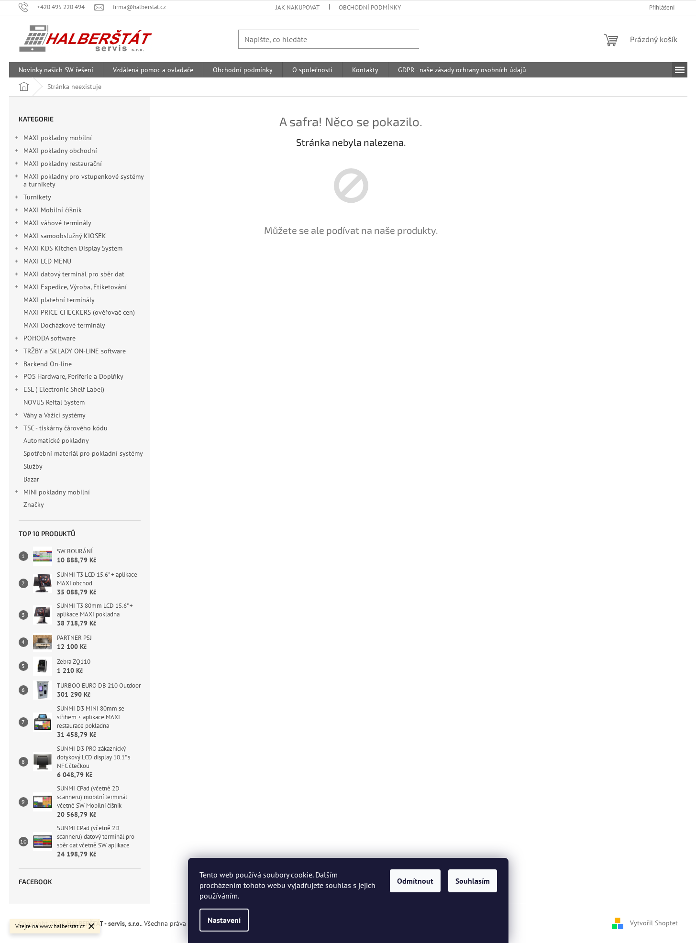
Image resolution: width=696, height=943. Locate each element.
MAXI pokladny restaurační (62, 163)
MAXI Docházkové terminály (64, 325)
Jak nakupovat (298, 7)
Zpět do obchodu (351, 264)
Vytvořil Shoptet (654, 923)
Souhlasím (472, 881)
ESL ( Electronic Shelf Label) (63, 389)
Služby (33, 466)
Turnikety (37, 197)
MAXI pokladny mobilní (57, 137)
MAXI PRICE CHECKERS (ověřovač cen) (79, 312)
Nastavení (224, 920)
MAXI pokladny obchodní (60, 150)
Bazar (31, 479)
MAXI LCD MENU (47, 261)
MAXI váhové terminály (57, 223)
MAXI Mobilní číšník (52, 210)
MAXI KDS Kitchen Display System (72, 248)
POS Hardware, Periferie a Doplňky (73, 376)
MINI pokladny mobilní (56, 492)
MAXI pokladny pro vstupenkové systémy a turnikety (83, 180)
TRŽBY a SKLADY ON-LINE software (74, 351)
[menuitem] (56, 69)
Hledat (438, 39)
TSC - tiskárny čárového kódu (65, 428)
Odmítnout (415, 881)
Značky (33, 504)
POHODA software (49, 338)
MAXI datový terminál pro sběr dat (73, 274)
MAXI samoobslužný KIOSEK (64, 235)
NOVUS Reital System (54, 402)
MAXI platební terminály (58, 300)
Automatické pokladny (55, 440)
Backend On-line (47, 364)
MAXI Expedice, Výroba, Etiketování (75, 287)
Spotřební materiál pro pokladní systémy (83, 453)
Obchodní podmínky (370, 7)
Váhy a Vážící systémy (54, 415)
